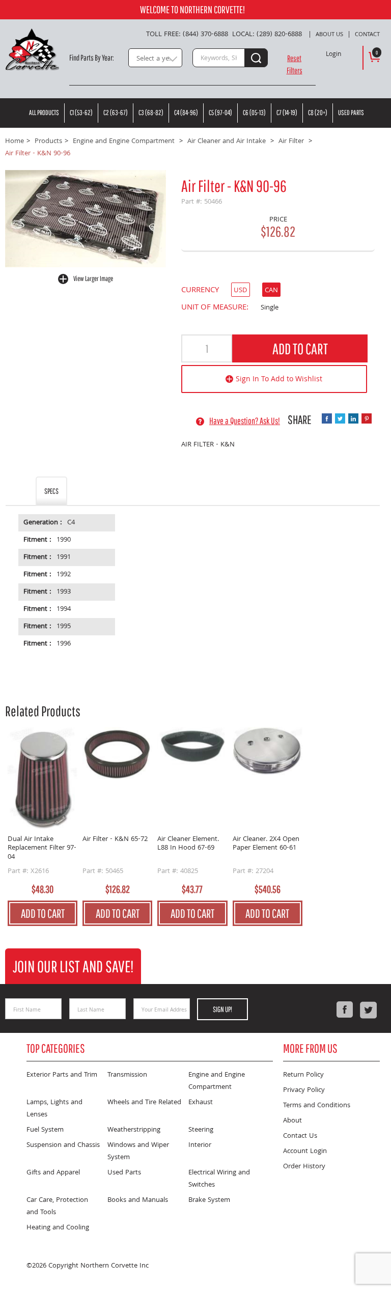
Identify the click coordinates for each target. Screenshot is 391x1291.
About (292, 1121)
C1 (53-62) (81, 112)
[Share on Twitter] (340, 418)
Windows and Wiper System (138, 1151)
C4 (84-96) (186, 112)
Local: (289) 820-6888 (267, 34)
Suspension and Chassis (63, 1145)
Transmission (127, 1075)
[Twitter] (368, 1010)
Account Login (305, 1151)
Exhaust (200, 1102)
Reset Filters (294, 64)
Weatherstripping (133, 1130)
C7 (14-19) (286, 112)
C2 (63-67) (115, 112)
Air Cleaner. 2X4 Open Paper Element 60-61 (266, 844)
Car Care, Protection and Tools (57, 1206)
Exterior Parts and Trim (61, 1075)
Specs (51, 491)
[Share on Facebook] (327, 418)
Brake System (209, 1200)
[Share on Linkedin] (353, 418)
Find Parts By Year (91, 57)
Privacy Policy (304, 1090)
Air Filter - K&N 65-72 (115, 840)
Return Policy (303, 1075)
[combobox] (155, 57)
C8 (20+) (317, 112)
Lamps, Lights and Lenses (54, 1108)
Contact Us (300, 1136)
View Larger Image (93, 278)
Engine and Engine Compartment (216, 1081)
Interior (199, 1145)
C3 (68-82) (150, 112)
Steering (200, 1130)
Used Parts (351, 112)
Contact (367, 35)
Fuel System (45, 1130)
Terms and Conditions (316, 1105)
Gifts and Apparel (53, 1172)
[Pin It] (366, 418)
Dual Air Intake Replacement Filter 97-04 (42, 848)
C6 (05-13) (254, 112)
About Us (329, 35)
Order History (304, 1166)
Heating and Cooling (57, 1227)
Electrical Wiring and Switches (219, 1179)
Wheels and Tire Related (144, 1102)
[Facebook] (344, 1010)
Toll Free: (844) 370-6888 (187, 34)
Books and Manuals (137, 1200)
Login (333, 55)
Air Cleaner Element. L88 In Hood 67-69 (188, 844)
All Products (44, 112)
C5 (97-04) (220, 112)
